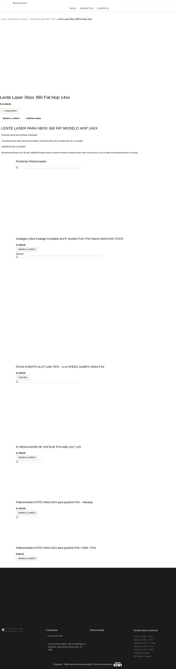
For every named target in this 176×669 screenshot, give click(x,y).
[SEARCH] (120, 3)
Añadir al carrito (11, 118)
